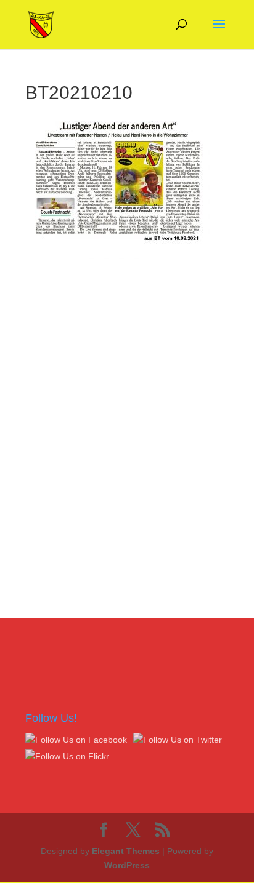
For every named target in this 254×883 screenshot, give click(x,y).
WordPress (127, 865)
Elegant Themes (126, 851)
